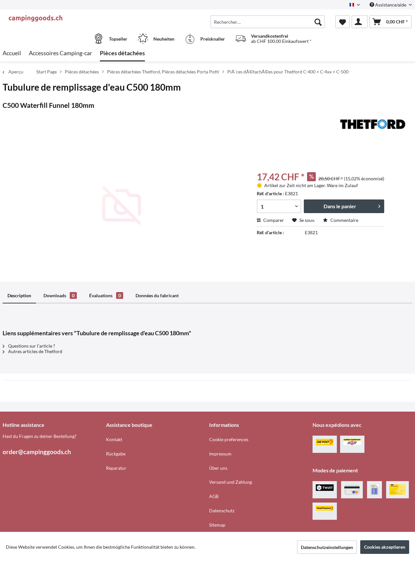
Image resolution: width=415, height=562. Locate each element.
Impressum (220, 453)
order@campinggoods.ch (37, 451)
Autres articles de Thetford (34, 351)
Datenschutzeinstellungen (327, 547)
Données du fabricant (157, 295)
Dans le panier (340, 206)
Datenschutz (221, 510)
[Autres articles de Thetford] (373, 124)
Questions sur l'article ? (31, 346)
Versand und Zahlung (230, 482)
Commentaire (343, 220)
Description (19, 295)
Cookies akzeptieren (384, 547)
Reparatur (116, 468)
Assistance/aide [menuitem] (390, 4)
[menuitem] (267, 21)
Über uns (218, 468)
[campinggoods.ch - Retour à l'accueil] (53, 18)
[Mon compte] (359, 21)
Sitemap (217, 525)
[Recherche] (318, 21)
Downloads (59, 295)
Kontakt (114, 439)
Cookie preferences (228, 439)
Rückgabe (115, 453)
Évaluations (105, 295)
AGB (214, 496)
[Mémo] (342, 21)
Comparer (273, 220)
